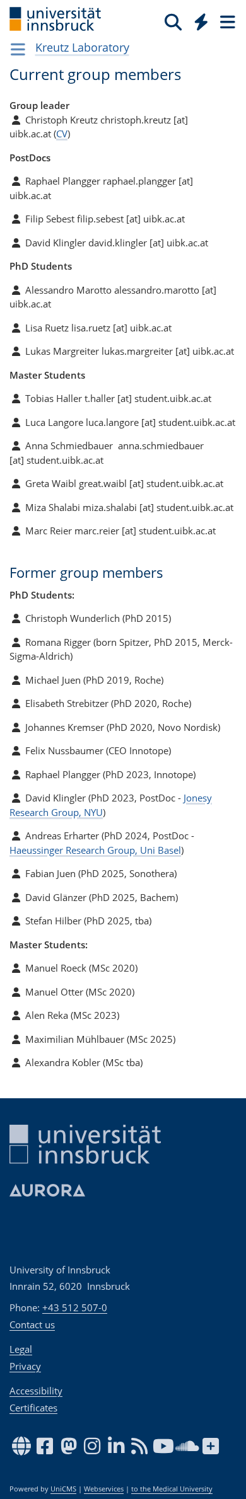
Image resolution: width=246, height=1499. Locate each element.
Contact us (32, 1324)
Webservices (104, 1489)
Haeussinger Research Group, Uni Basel (95, 850)
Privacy (25, 1366)
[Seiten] (226, 21)
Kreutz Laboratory (82, 47)
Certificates (33, 1407)
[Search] (173, 21)
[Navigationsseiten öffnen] (18, 49)
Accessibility (35, 1390)
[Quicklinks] (201, 21)
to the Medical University (172, 1489)
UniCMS (63, 1489)
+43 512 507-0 (74, 1307)
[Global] (198, 19)
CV (61, 133)
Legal (20, 1349)
